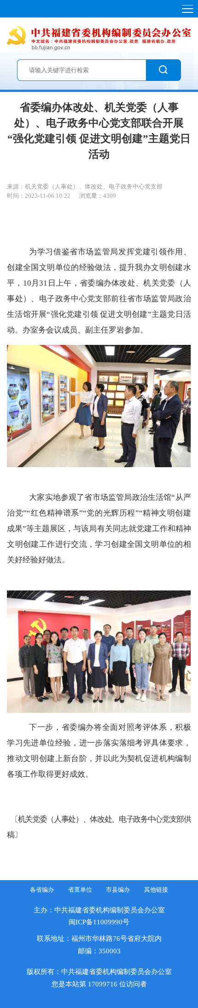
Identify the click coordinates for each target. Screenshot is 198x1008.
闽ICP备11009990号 (99, 922)
